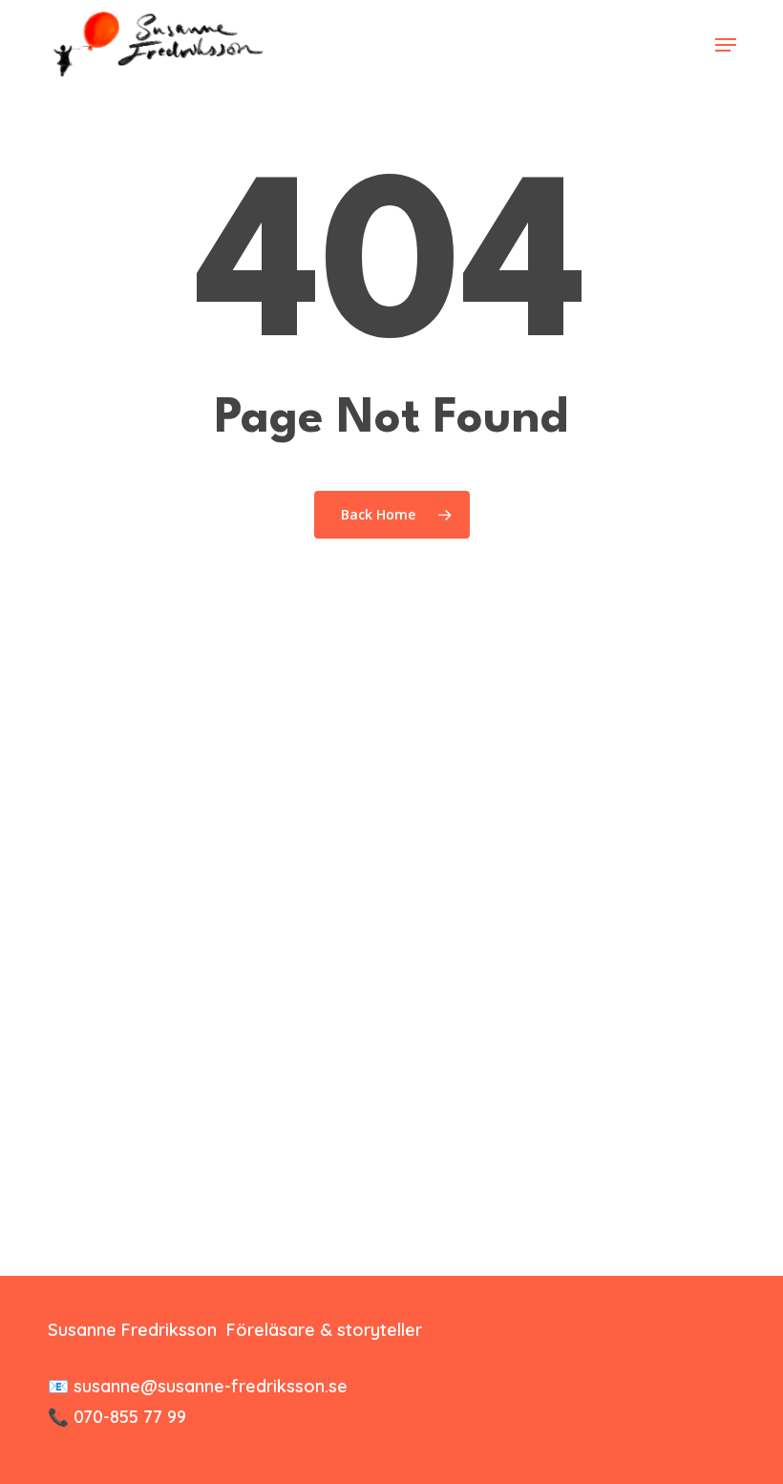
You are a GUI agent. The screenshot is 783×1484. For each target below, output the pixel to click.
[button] (725, 44)
